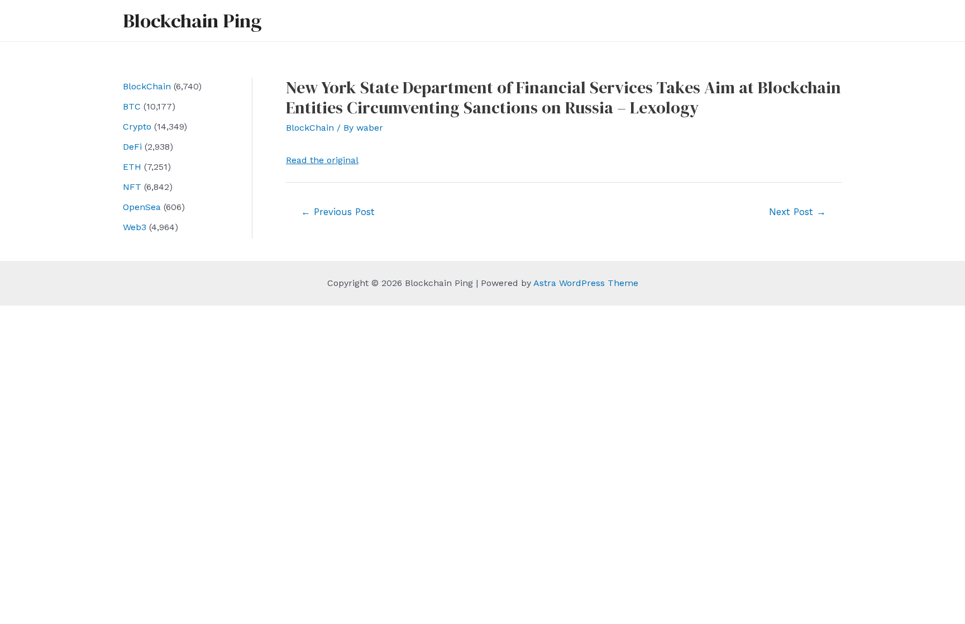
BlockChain (147, 86)
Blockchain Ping (192, 20)
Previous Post (338, 211)
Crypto (137, 126)
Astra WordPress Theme (585, 283)
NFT (132, 187)
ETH (132, 166)
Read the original (322, 160)
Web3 (134, 227)
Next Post (797, 211)
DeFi (132, 146)
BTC (132, 106)
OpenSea (142, 207)
